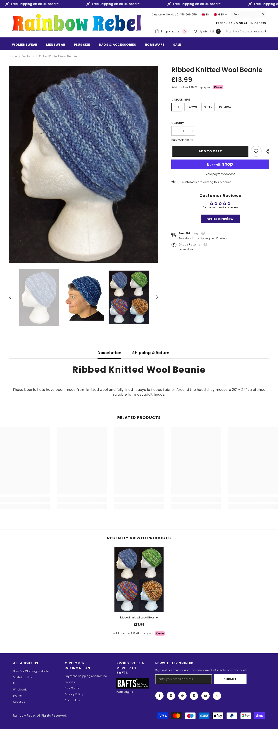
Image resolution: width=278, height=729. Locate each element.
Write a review (220, 218)
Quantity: (178, 123)
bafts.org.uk (124, 692)
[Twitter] (217, 696)
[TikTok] (194, 696)
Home (13, 56)
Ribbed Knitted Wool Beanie (139, 617)
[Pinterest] (182, 696)
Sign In (231, 31)
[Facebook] (159, 696)
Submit (230, 679)
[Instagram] (171, 696)
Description (109, 352)
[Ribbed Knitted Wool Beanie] (139, 579)
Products (28, 56)
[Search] (248, 14)
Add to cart (209, 151)
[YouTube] (205, 696)
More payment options (220, 174)
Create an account (253, 31)
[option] (84, 164)
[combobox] (245, 14)
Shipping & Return (150, 352)
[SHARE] (265, 151)
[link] (256, 151)
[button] (10, 297)
